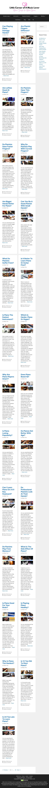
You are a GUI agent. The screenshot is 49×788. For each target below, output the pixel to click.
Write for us (18, 776)
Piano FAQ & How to (8, 78)
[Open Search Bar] (33, 20)
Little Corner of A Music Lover (28, 778)
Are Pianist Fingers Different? (25, 28)
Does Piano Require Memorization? (42, 67)
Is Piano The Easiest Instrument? (7, 317)
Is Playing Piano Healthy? (25, 605)
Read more (6, 75)
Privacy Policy (29, 777)
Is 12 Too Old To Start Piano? (26, 663)
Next (19, 770)
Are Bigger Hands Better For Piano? (8, 203)
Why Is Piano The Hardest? (8, 662)
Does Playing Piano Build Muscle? (42, 53)
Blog (25, 19)
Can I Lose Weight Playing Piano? (42, 43)
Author (27, 776)
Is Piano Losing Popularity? (7, 433)
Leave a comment (7, 80)
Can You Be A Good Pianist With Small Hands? (27, 204)
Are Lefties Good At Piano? (7, 90)
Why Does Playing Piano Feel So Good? (42, 48)
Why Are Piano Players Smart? (8, 376)
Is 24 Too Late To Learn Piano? (8, 719)
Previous (5, 770)
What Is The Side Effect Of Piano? (27, 549)
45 (15, 770)
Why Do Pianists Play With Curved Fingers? (26, 147)
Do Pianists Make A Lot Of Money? (42, 63)
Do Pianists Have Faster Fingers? (7, 146)
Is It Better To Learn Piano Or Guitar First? (26, 261)
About (23, 776)
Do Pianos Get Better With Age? (27, 433)
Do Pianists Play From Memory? (7, 549)
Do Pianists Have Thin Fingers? (26, 90)
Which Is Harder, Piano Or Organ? (26, 317)
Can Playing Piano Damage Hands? (7, 29)
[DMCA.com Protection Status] (24, 780)
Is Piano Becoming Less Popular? (42, 58)
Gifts (29, 19)
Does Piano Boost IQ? (26, 375)
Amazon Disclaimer (21, 777)
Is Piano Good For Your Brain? (8, 605)
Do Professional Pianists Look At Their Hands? (26, 491)
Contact (31, 776)
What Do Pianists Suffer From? (8, 260)
